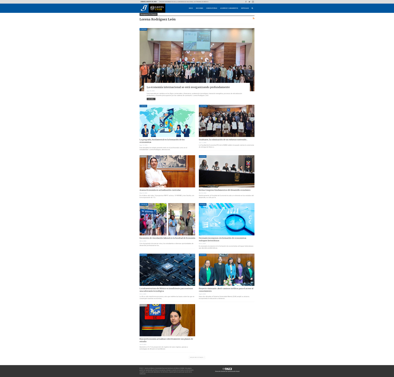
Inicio (191, 8)
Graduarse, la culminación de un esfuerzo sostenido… (223, 139)
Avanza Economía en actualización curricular (160, 190)
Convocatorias (211, 8)
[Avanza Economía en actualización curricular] (167, 171)
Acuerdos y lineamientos (229, 8)
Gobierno (143, 156)
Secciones (199, 8)
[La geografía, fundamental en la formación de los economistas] (167, 121)
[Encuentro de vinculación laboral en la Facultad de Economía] (167, 219)
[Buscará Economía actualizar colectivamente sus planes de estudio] (167, 320)
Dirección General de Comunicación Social (227, 371)
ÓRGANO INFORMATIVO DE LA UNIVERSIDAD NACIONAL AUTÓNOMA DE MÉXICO (183, 1)
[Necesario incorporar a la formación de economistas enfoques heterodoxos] (226, 219)
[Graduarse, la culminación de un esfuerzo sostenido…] (226, 121)
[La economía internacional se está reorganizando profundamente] (197, 59)
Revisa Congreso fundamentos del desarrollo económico (224, 190)
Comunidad (203, 106)
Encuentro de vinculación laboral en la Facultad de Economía (167, 238)
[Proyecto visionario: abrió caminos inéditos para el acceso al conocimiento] (226, 270)
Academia (143, 29)
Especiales (245, 8)
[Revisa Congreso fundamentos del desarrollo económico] (226, 171)
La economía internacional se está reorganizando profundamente (188, 87)
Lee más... (151, 99)
